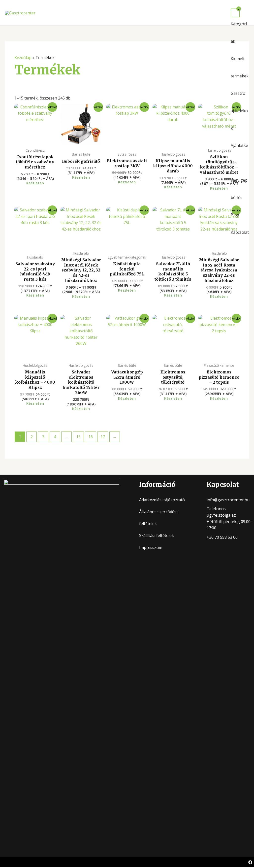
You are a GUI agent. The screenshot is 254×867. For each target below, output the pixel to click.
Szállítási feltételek (156, 535)
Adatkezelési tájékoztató (162, 499)
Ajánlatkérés (239, 154)
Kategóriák (239, 32)
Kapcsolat (240, 232)
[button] (247, 12)
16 (90, 436)
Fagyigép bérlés (239, 188)
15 (78, 436)
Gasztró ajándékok (239, 111)
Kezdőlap (23, 57)
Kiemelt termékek (240, 67)
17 (102, 436)
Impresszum (150, 547)
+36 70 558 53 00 (222, 537)
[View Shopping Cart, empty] (235, 13)
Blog (235, 215)
